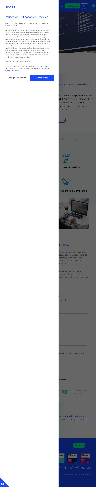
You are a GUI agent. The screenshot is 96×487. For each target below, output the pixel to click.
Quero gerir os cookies (16, 78)
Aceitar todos (42, 78)
